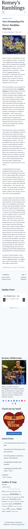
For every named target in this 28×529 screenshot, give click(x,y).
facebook (4, 501)
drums (15, 267)
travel (19, 509)
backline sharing (7, 267)
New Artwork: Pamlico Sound (6, 277)
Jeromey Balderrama (9, 32)
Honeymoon (4, 506)
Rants (10, 18)
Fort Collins (9, 504)
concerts (4, 497)
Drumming (5, 18)
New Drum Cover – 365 (11, 296)
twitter (4, 511)
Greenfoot (17, 504)
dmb (22, 497)
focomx (22, 501)
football (3, 504)
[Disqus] (14, 335)
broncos (14, 494)
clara (20, 494)
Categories (5, 475)
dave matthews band (16, 497)
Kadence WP (20, 524)
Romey (6, 298)
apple (19, 491)
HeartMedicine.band (14, 433)
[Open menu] (24, 12)
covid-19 (9, 497)
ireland (10, 506)
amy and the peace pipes (11, 491)
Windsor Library (15, 511)
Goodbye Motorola (23, 277)
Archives (4, 484)
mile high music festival (17, 506)
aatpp (3, 491)
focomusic (17, 501)
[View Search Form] (3, 12)
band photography (5, 494)
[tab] (12, 307)
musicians (21, 267)
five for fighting (11, 501)
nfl (8, 509)
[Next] (24, 300)
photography (13, 509)
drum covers (5, 499)
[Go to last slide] (4, 300)
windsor (8, 511)
